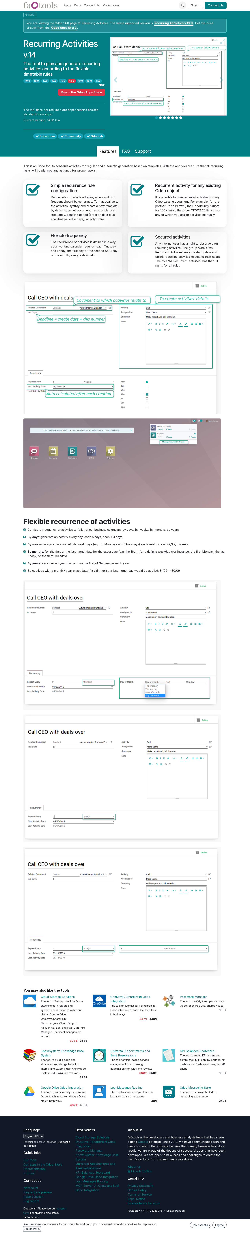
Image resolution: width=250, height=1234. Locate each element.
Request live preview (37, 1192)
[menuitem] (67, 5)
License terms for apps (144, 1203)
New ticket (30, 1188)
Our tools (29, 1160)
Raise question (33, 1196)
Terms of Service (140, 1194)
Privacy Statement (140, 1186)
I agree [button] (219, 1224)
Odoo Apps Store (63, 27)
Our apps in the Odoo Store (42, 1164)
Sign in (195, 5)
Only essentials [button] (201, 1224)
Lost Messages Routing (126, 1087)
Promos (28, 1173)
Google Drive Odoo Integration (62, 1087)
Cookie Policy (137, 1190)
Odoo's (143, 1142)
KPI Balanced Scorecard (197, 1051)
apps (31, 14)
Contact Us (215, 5)
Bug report (31, 1201)
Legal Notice (136, 1199)
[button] (182, 5)
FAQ (126, 151)
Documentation (34, 1169)
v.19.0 (173, 23)
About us (134, 1166)
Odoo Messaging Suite (195, 1087)
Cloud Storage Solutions (58, 997)
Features (108, 151)
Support (143, 151)
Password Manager (193, 997)
